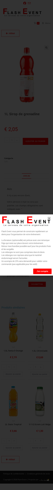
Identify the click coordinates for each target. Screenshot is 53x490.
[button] (49, 218)
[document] (26, 245)
